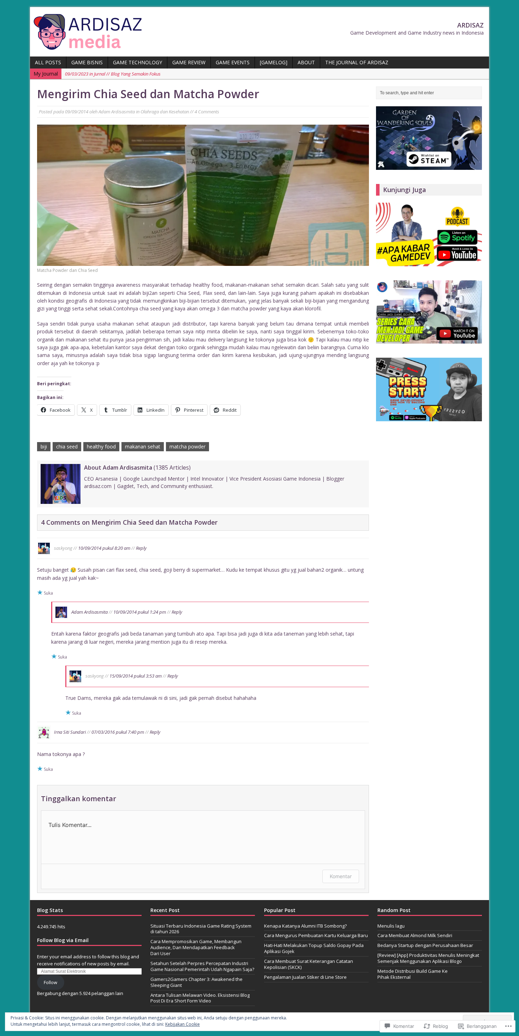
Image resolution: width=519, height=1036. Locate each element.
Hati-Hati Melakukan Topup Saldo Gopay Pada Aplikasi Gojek (314, 948)
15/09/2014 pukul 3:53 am (135, 676)
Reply (141, 547)
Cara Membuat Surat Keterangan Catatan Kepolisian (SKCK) (308, 964)
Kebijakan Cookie (182, 1024)
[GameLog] (273, 62)
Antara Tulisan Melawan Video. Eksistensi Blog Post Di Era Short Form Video (200, 998)
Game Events (233, 62)
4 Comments (207, 111)
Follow (50, 982)
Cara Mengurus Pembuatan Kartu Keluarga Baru (316, 935)
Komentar (341, 876)
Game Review (188, 62)
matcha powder (187, 446)
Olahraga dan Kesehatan (165, 111)
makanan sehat (142, 446)
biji (44, 446)
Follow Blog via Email (63, 940)
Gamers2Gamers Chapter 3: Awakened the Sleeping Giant (196, 982)
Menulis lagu (391, 926)
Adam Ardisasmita (117, 111)
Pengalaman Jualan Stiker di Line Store (305, 977)
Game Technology (137, 62)
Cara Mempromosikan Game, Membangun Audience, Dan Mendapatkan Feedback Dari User (195, 947)
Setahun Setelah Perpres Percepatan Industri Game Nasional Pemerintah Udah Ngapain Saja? (202, 966)
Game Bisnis (87, 62)
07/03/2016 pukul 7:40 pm (117, 732)
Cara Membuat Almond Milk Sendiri (414, 935)
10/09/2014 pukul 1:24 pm (139, 612)
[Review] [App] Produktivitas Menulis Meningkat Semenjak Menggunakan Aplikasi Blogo (428, 958)
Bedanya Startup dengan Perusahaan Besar (425, 945)
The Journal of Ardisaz (356, 62)
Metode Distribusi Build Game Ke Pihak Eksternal (412, 974)
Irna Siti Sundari (70, 732)
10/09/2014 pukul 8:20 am (104, 547)
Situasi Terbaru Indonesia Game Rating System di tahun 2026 (200, 929)
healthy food (101, 446)
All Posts (48, 62)
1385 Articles (172, 467)
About (306, 62)
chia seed (67, 446)
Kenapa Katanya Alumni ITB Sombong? (305, 926)
